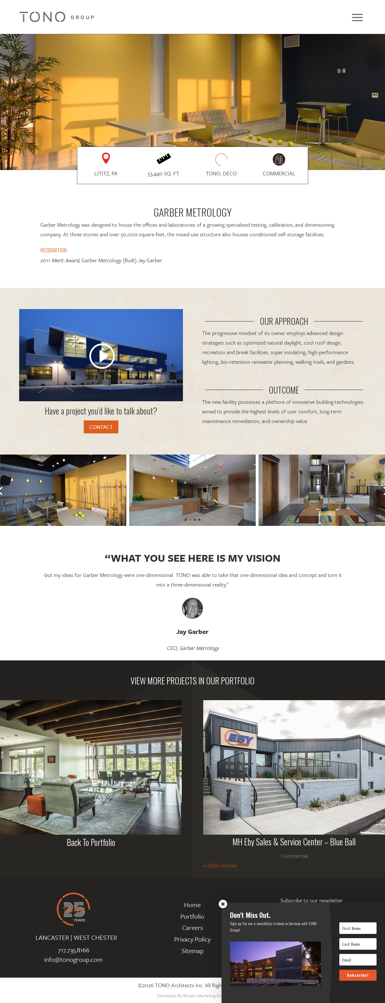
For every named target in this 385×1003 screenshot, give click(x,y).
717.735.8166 (73, 949)
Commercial (294, 855)
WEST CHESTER (95, 937)
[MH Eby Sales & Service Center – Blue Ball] (294, 767)
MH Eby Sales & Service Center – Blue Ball (294, 841)
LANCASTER (52, 937)
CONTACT (101, 427)
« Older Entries (220, 865)
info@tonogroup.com (73, 959)
